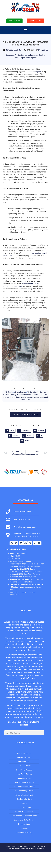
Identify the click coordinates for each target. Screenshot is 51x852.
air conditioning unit (33, 71)
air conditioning (20, 392)
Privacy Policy (11, 846)
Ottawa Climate (33, 397)
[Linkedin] (39, 543)
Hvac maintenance (24, 395)
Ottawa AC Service (40, 395)
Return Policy (23, 846)
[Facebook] (16, 543)
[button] (26, 29)
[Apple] (35, 543)
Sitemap (33, 846)
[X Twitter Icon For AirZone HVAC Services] (21, 543)
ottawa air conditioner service (14, 397)
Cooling (42, 55)
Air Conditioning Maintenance (26, 55)
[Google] (12, 543)
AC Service (9, 392)
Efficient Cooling (9, 395)
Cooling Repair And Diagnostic (25, 58)
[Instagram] (30, 543)
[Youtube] (25, 543)
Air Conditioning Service (36, 392)
